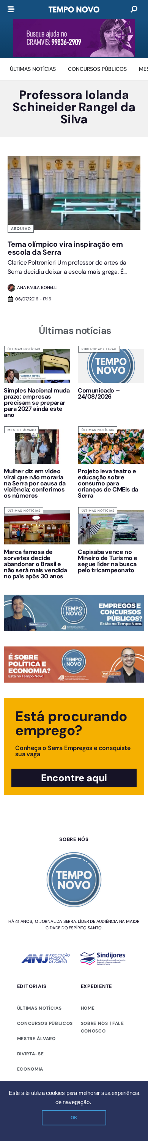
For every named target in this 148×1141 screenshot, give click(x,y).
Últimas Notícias (24, 349)
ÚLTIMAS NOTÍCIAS (39, 1008)
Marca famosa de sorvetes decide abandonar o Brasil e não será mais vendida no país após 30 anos (35, 564)
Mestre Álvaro (22, 430)
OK (74, 1117)
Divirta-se (30, 1054)
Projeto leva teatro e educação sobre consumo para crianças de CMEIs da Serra (108, 483)
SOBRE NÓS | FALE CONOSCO (102, 1027)
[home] (74, 9)
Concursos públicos (45, 1023)
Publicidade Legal (99, 349)
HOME (88, 1008)
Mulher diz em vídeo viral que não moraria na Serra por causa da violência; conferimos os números (35, 483)
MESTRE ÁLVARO (36, 1039)
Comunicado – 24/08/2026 (99, 393)
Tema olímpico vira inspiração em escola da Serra (65, 248)
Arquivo (21, 228)
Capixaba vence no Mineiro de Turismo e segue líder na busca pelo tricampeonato (107, 561)
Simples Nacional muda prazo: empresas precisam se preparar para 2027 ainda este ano (37, 402)
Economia (30, 1069)
